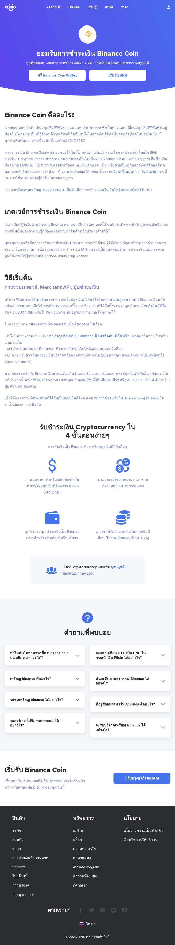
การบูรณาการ (23, 894)
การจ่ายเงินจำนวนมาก (30, 858)
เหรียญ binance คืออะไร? (30, 678)
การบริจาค (21, 885)
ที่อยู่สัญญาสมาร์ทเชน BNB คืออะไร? (125, 704)
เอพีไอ (78, 830)
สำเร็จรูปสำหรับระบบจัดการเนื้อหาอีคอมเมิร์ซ (85, 336)
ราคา (16, 849)
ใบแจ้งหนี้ (20, 876)
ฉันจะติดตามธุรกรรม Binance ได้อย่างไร (122, 681)
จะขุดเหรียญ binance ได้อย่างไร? (36, 699)
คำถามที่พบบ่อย (85, 876)
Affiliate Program (86, 867)
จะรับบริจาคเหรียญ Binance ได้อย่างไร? (121, 727)
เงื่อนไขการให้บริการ (140, 839)
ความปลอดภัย (84, 849)
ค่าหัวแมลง (82, 858)
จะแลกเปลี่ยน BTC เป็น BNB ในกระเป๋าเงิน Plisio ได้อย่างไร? (121, 655)
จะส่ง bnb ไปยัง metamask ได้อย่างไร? (34, 723)
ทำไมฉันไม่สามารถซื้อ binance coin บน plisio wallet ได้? (39, 655)
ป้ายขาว (18, 867)
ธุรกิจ (16, 830)
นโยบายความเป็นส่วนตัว (143, 830)
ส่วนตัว (17, 839)
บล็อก (77, 839)
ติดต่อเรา (80, 885)
